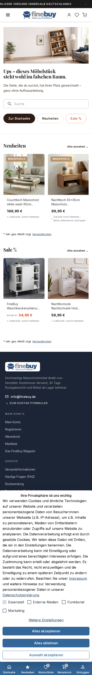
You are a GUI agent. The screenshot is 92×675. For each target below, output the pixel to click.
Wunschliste (46, 669)
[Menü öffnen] (7, 14)
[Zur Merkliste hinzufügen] (38, 160)
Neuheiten (50, 118)
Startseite (9, 672)
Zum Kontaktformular (28, 403)
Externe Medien (45, 602)
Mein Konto (13, 422)
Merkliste (11, 444)
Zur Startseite (19, 118)
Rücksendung (14, 484)
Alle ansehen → (78, 146)
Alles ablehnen (46, 643)
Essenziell (16, 602)
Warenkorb (64, 669)
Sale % (76, 118)
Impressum (78, 578)
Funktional (75, 602)
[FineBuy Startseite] (39, 15)
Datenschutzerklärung (21, 595)
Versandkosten (41, 234)
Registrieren (13, 429)
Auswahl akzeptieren (46, 655)
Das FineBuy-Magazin (20, 451)
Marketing (16, 610)
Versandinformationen (20, 469)
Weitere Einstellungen (46, 620)
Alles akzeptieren (46, 631)
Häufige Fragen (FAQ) (20, 476)
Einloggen (83, 672)
